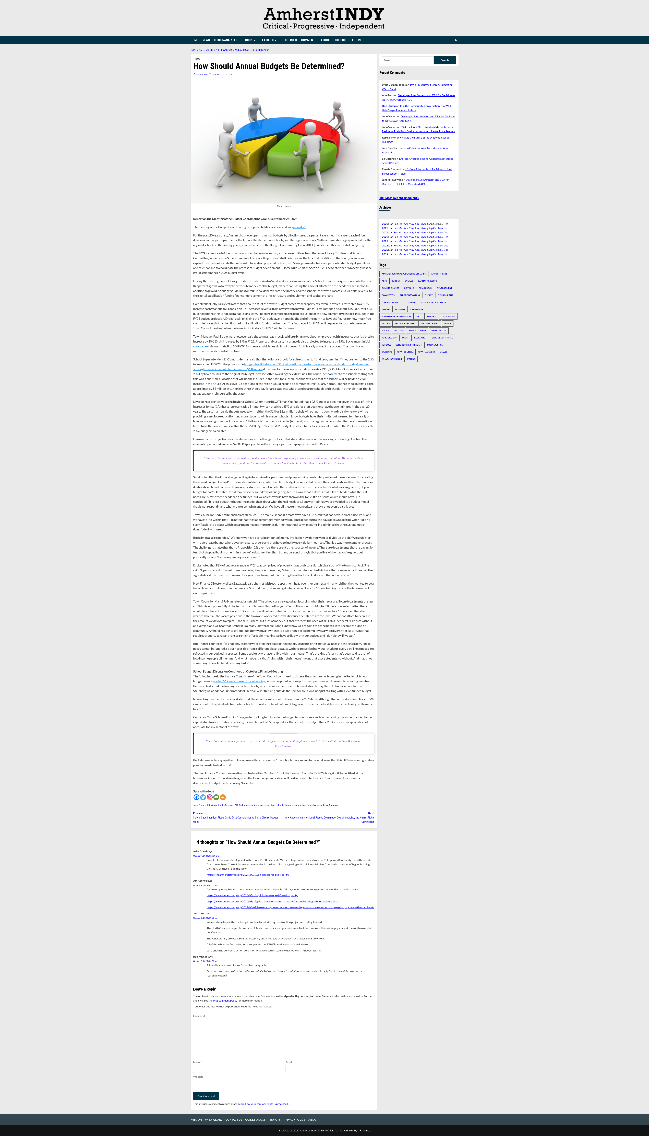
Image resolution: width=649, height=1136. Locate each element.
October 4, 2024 (219, 74)
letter (335, 374)
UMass (443, 351)
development (444, 288)
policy (385, 330)
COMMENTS (308, 40)
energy (429, 295)
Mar (401, 223)
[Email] (216, 797)
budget (245, 804)
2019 (385, 254)
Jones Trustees (314, 804)
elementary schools (274, 804)
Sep (430, 228)
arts (384, 280)
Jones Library (417, 309)
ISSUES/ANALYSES (225, 40)
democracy (425, 288)
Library (431, 316)
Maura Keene (202, 74)
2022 (385, 241)
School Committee (442, 337)
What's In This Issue (392, 359)
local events (448, 316)
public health (438, 330)
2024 (385, 232)
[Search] (456, 40)
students (387, 351)
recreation (420, 337)
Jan (391, 223)
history (386, 309)
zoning (411, 359)
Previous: (235, 817)
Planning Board (430, 323)
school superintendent (409, 344)
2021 (385, 245)
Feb (396, 223)
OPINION (247, 40)
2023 (385, 236)
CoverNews (347, 1130)
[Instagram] (210, 797)
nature (386, 323)
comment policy (225, 1000)
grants (412, 302)
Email (289, 1062)
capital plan (256, 804)
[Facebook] (196, 797)
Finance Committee (295, 804)
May (411, 223)
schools (386, 344)
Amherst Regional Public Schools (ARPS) (220, 804)
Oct (435, 228)
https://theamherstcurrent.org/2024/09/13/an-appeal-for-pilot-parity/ (248, 874)
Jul (421, 223)
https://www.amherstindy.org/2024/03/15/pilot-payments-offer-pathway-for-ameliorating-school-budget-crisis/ (273, 901)
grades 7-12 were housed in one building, (239, 681)
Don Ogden (389, 105)
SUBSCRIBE (341, 40)
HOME (194, 40)
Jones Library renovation (396, 316)
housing (400, 309)
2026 (385, 223)
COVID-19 (409, 288)
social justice (435, 344)
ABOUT (325, 40)
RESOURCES (289, 40)
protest (398, 330)
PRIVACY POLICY (294, 1119)
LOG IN (356, 40)
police (447, 323)
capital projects (427, 280)
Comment (200, 1015)
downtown (388, 295)
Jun (417, 223)
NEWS (206, 40)
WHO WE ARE (213, 1119)
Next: (329, 817)
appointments (439, 273)
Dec (445, 228)
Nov (440, 228)
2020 (385, 249)
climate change (390, 288)
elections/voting (410, 295)
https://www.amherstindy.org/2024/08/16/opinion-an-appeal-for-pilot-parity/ (252, 895)
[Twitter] (203, 797)
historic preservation (433, 302)
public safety (389, 337)
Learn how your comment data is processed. (263, 1103)
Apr (406, 223)
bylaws (409, 280)
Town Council (405, 351)
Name (197, 1062)
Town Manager (330, 804)
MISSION (196, 1119)
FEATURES (267, 40)
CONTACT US (233, 1119)
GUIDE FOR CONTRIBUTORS (263, 1119)
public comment (417, 330)
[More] (223, 797)
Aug (425, 223)
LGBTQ (419, 316)
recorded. (299, 227)
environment (445, 295)
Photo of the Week (405, 323)
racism (405, 337)
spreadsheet (201, 346)
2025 (385, 228)
